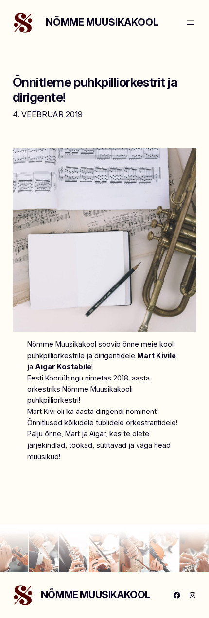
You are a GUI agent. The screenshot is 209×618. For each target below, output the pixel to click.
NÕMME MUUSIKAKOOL (102, 22)
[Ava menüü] (190, 23)
